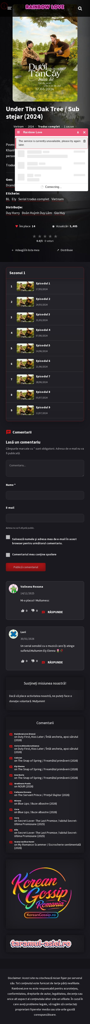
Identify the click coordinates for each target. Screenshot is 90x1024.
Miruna (17, 800)
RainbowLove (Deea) (24, 734)
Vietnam (57, 199)
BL (8, 199)
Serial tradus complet (33, 199)
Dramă (10, 185)
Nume (10, 485)
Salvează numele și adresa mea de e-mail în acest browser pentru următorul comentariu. (44, 541)
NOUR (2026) (25, 786)
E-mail (10, 507)
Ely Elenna (19, 766)
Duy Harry (13, 213)
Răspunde (55, 612)
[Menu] (18, 132)
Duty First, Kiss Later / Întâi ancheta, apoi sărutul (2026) (46, 738)
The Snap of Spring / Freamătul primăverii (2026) (48, 760)
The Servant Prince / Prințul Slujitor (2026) (43, 795)
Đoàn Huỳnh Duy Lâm (37, 213)
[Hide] (84, 132)
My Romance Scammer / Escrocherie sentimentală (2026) (47, 846)
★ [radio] (34, 236)
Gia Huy (59, 213)
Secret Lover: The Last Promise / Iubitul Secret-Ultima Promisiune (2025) (45, 822)
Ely (14, 199)
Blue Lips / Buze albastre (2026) (37, 803)
